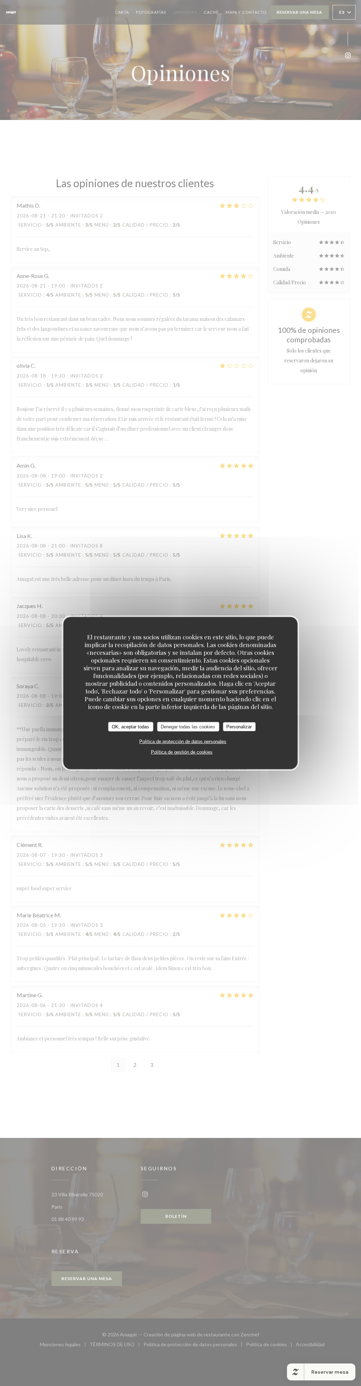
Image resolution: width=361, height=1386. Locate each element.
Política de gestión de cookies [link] (182, 752)
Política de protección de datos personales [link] (182, 741)
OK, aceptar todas (130, 726)
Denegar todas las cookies (188, 726)
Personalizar (239, 726)
